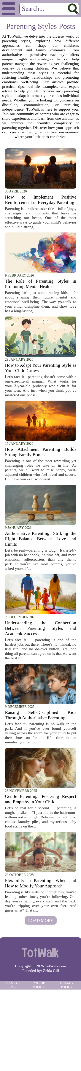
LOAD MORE (40, 920)
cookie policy (39, 985)
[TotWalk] (41, 952)
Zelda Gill (51, 970)
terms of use (12, 985)
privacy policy (67, 985)
